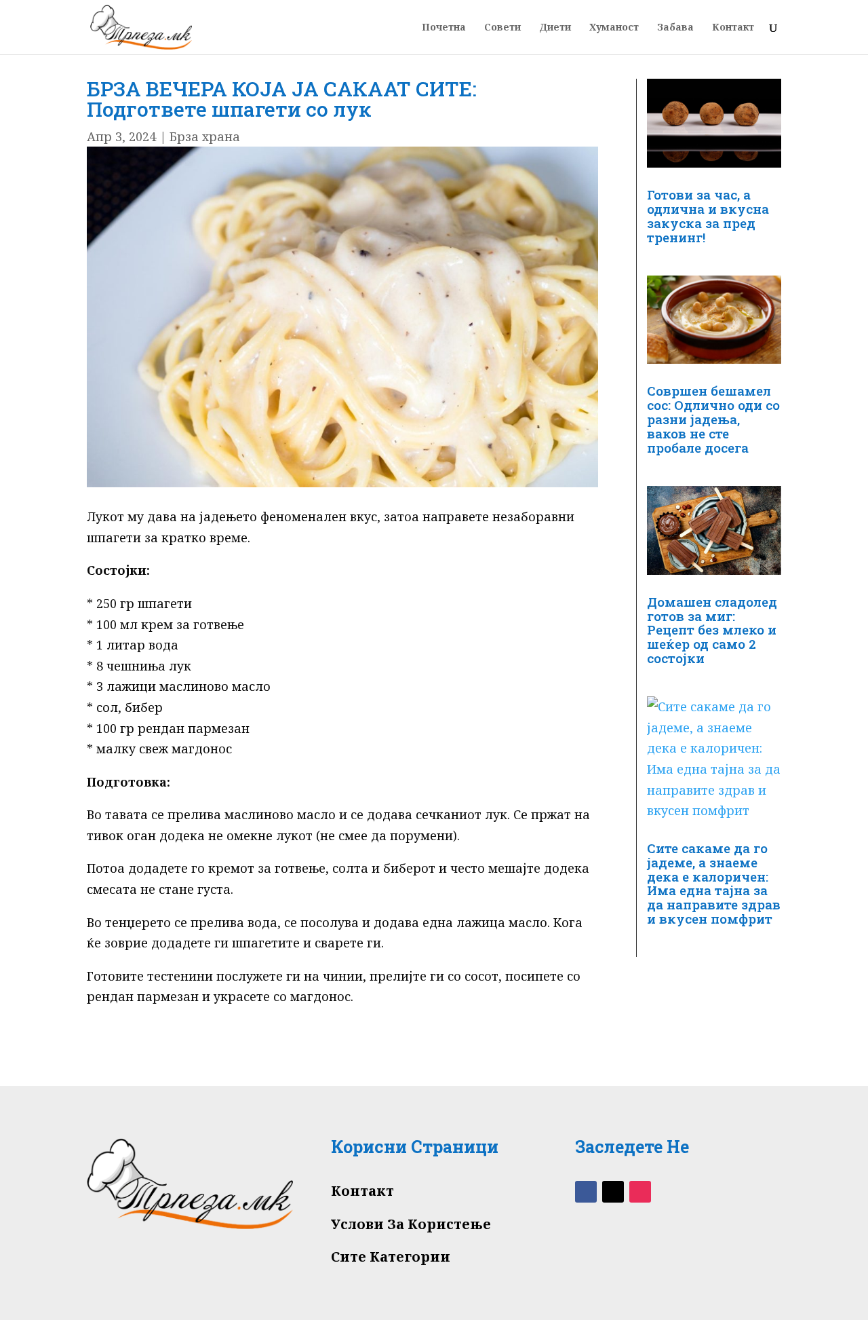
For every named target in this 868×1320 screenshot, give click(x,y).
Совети (502, 27)
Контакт (733, 27)
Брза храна (205, 136)
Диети (555, 27)
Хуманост (614, 27)
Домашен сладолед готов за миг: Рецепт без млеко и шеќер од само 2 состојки (712, 630)
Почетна (444, 27)
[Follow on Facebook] (586, 1192)
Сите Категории (390, 1256)
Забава (675, 27)
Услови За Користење (411, 1224)
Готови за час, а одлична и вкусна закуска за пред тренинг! (708, 216)
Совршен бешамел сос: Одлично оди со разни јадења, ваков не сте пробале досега (713, 419)
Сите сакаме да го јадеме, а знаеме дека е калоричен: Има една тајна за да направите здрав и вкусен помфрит (714, 884)
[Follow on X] (613, 1192)
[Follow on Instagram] (640, 1192)
